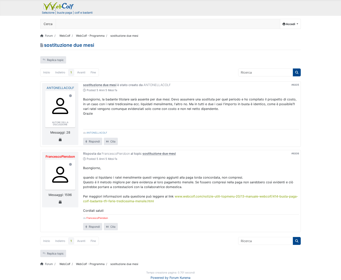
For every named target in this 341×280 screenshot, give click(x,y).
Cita (112, 141)
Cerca (48, 24)
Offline (70, 95)
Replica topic (55, 60)
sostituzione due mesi (99, 85)
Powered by (160, 278)
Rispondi (94, 141)
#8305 (295, 84)
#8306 (295, 153)
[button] (290, 24)
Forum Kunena (180, 278)
